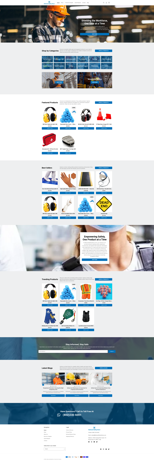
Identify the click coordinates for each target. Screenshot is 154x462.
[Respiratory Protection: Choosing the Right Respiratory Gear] (53, 384)
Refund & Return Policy (71, 434)
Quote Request (47, 438)
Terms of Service (69, 430)
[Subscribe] (64, 449)
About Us (46, 434)
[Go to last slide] (43, 385)
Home (45, 430)
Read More (53, 395)
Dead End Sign (104, 213)
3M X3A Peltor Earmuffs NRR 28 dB (86, 124)
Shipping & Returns (70, 436)
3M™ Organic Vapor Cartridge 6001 (68, 149)
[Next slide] (111, 385)
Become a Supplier (48, 436)
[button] (62, 2)
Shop (45, 432)
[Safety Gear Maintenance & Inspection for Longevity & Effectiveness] (76, 384)
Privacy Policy (69, 432)
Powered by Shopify (57, 459)
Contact (45, 440)
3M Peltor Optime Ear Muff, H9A (50, 124)
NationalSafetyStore (50, 459)
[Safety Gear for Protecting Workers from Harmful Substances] (100, 384)
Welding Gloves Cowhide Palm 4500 (50, 325)
